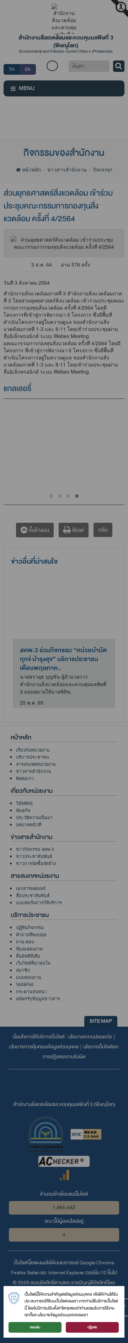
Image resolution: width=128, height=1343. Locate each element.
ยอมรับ (35, 1327)
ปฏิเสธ (92, 1327)
